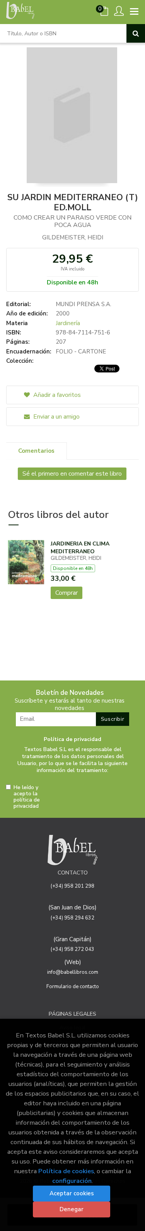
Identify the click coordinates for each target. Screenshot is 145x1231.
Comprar (66, 593)
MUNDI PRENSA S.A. (83, 304)
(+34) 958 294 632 (72, 917)
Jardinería (68, 323)
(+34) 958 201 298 (72, 886)
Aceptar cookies (71, 1193)
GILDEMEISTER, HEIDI (72, 237)
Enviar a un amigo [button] (56, 416)
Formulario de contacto (72, 986)
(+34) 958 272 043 (72, 949)
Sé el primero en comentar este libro (72, 473)
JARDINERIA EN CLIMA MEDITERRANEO (80, 547)
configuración (72, 1180)
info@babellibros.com (72, 972)
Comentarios (36, 451)
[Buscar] (135, 33)
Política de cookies (66, 1171)
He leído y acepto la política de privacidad (27, 796)
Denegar (72, 1209)
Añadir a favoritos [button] (56, 395)
